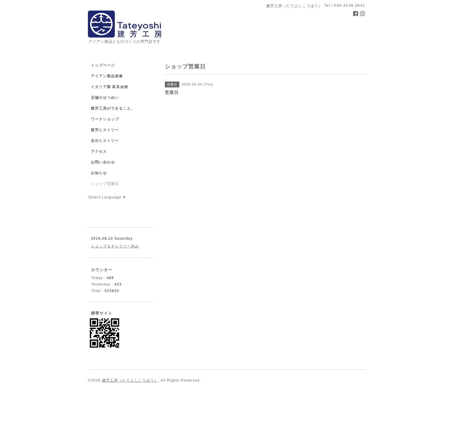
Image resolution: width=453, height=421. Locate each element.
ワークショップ (105, 119)
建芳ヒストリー (105, 130)
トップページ (103, 65)
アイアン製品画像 (107, 76)
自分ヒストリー (105, 140)
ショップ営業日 (105, 184)
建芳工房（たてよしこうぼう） (130, 380)
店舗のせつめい (105, 97)
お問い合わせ (103, 162)
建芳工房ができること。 (113, 108)
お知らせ (99, 173)
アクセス (99, 151)
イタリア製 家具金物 (109, 87)
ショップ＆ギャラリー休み (115, 246)
